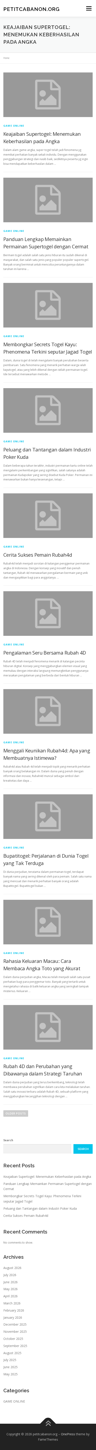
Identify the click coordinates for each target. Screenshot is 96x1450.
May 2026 (10, 1289)
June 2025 (10, 1367)
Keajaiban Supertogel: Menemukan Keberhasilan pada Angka (47, 1176)
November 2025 (15, 1331)
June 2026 (10, 1282)
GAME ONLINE (13, 125)
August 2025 (12, 1353)
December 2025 (15, 1324)
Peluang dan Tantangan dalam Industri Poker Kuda (40, 1208)
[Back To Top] (48, 1424)
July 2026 (9, 1275)
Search (8, 1140)
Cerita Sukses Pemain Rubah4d (37, 554)
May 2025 (10, 1374)
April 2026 (10, 1296)
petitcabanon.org (31, 9)
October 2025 (13, 1339)
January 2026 (12, 1317)
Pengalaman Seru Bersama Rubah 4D (44, 652)
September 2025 (15, 1346)
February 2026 (13, 1310)
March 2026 (12, 1303)
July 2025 (9, 1360)
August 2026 (12, 1268)
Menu (88, 8)
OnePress (68, 1434)
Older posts (16, 1113)
